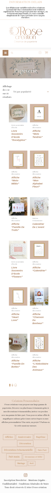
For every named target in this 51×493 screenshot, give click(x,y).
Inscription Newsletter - (16, 480)
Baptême (40, 437)
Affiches (9, 437)
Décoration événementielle (18, 450)
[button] (12, 53)
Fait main (14, 456)
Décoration (25, 443)
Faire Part (42, 450)
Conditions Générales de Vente (34, 484)
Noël (31, 463)
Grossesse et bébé (33, 457)
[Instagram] (26, 475)
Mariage (21, 463)
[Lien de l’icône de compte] (40, 53)
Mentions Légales (36, 480)
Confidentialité (9, 484)
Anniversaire (24, 437)
